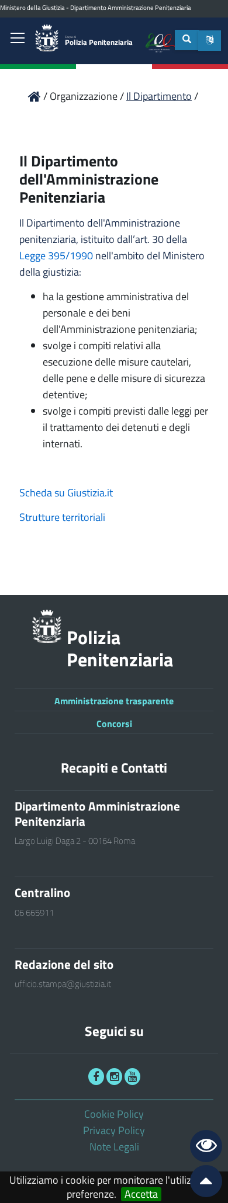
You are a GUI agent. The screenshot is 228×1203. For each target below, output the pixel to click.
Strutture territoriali (62, 517)
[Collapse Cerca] (187, 40)
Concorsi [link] (114, 724)
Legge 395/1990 (56, 255)
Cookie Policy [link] (114, 1114)
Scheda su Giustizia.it (66, 492)
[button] (209, 40)
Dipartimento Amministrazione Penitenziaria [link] (130, 7)
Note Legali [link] (114, 1147)
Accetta (141, 1194)
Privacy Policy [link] (114, 1130)
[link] (17, 39)
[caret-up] (201, 1183)
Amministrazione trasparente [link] (114, 701)
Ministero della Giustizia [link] (32, 7)
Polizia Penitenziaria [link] (99, 41)
